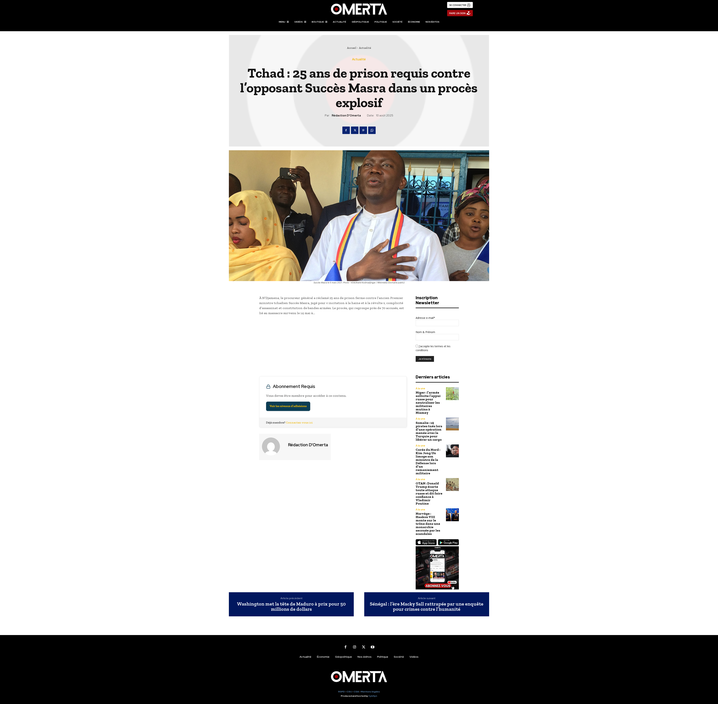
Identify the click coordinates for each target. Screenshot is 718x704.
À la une (420, 388)
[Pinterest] (363, 130)
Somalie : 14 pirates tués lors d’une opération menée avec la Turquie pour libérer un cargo (429, 431)
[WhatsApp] (372, 130)
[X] (354, 130)
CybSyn (373, 695)
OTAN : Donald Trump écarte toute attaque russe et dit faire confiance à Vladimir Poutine (429, 493)
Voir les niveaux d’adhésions (288, 406)
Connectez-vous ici (299, 422)
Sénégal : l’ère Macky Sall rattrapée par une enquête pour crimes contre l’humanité (426, 606)
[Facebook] (346, 130)
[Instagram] (354, 647)
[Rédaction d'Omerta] (273, 446)
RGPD (341, 691)
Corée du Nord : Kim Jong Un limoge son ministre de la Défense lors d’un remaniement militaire (428, 461)
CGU (349, 691)
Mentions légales (370, 691)
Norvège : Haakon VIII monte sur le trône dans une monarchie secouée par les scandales (428, 524)
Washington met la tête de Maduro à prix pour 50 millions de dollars (291, 606)
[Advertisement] (333, 347)
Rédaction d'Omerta (346, 115)
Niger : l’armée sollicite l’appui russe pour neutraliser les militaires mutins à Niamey (428, 402)
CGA (356, 691)
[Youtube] (372, 647)
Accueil (351, 48)
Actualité (365, 48)
